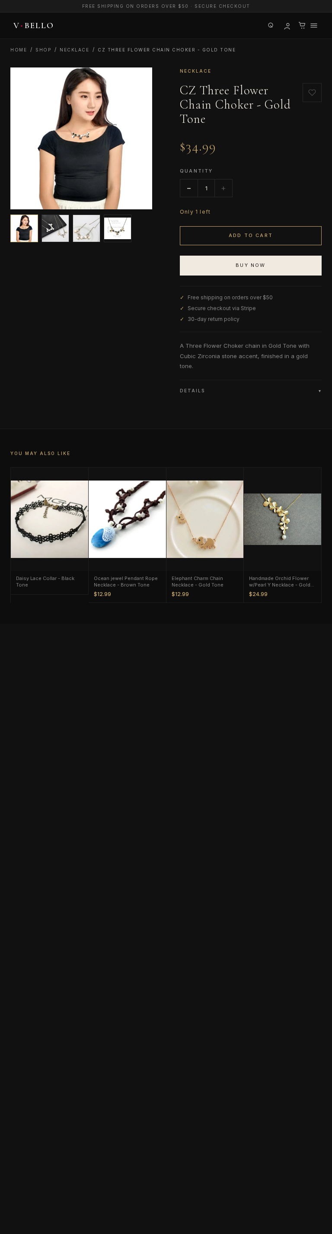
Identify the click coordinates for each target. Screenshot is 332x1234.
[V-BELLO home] (32, 25)
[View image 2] (55, 228)
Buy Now (250, 265)
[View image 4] (117, 228)
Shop (43, 49)
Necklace (74, 49)
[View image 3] (86, 228)
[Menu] (314, 25)
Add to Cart (251, 235)
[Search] (271, 25)
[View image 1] (24, 228)
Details (251, 390)
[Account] (286, 25)
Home (18, 49)
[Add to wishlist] (312, 92)
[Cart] (302, 25)
